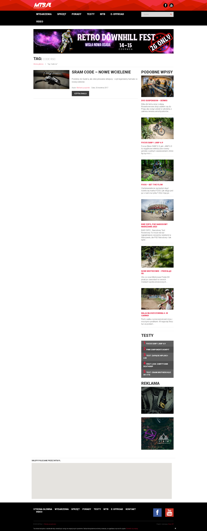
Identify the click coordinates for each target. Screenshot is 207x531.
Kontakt (131, 509)
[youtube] (169, 512)
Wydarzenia (44, 14)
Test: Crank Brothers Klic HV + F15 (157, 372)
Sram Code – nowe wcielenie (101, 72)
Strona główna (38, 64)
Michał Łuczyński (83, 88)
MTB (102, 14)
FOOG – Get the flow (152, 185)
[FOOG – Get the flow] (157, 170)
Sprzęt (61, 14)
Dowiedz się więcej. (132, 528)
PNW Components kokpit (156, 349)
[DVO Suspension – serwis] (157, 86)
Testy (91, 14)
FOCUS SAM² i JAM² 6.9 (152, 142)
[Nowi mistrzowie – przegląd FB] (157, 257)
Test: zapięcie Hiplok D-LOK (155, 356)
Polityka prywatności (50, 524)
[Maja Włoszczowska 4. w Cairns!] (157, 299)
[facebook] (157, 512)
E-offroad (117, 14)
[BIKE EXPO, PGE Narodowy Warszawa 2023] (157, 210)
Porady (76, 14)
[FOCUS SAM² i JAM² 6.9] (157, 128)
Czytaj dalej (80, 94)
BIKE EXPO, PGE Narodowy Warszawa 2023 (154, 225)
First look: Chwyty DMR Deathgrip (155, 364)
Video (39, 21)
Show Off (171, 524)
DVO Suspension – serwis (154, 100)
